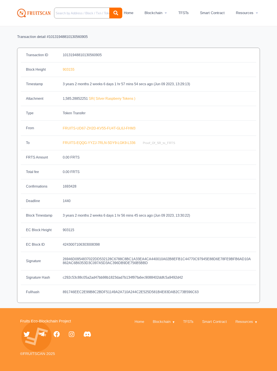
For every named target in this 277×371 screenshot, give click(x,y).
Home (128, 13)
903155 (68, 69)
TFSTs (183, 13)
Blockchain (153, 13)
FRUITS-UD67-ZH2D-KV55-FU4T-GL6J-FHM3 (99, 128)
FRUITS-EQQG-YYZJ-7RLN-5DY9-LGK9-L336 (99, 143)
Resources (244, 13)
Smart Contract (212, 13)
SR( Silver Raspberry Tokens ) (112, 98)
